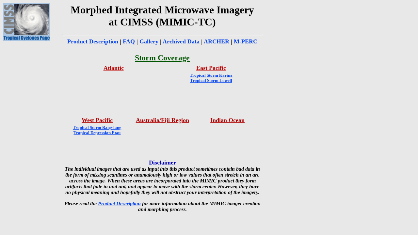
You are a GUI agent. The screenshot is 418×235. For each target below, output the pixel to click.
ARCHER (216, 41)
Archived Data (181, 41)
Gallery (148, 41)
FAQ (129, 41)
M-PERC (245, 41)
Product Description (92, 41)
